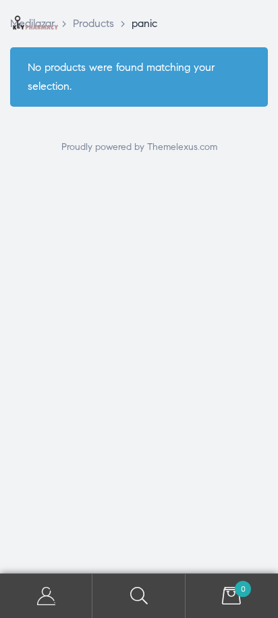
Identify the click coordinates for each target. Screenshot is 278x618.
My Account (46, 596)
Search (138, 596)
